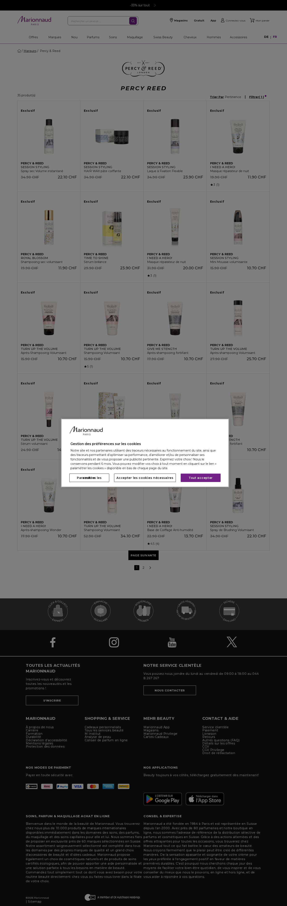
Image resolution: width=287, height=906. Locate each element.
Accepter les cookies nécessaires (144, 478)
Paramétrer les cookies (89, 478)
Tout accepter (201, 478)
